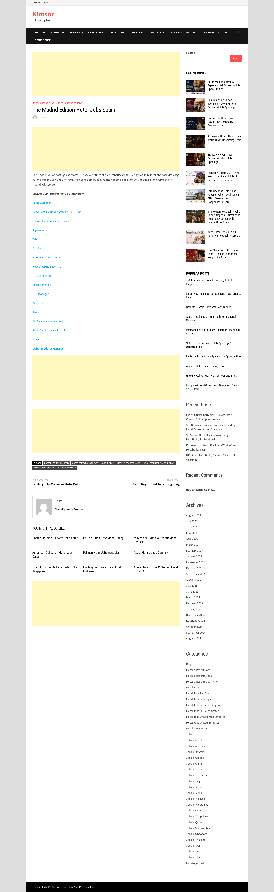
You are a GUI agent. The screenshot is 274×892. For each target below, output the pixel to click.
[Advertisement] (106, 74)
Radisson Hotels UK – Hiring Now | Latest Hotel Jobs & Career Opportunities (223, 176)
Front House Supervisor (46, 257)
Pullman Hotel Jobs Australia (101, 553)
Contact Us (58, 32)
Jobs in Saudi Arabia (198, 828)
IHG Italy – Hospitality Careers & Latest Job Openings (220, 158)
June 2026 (192, 527)
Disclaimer (76, 32)
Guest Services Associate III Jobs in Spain (93, 463)
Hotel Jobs (192, 687)
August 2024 (193, 638)
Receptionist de (41, 285)
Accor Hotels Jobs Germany (151, 553)
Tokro (44, 117)
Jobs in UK (192, 851)
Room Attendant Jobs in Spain (159, 463)
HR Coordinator (41, 275)
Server (36, 312)
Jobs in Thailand (196, 840)
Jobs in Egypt (194, 769)
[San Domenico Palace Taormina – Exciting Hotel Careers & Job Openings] (195, 100)
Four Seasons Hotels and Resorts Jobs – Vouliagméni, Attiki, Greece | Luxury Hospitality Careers (224, 196)
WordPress (79, 887)
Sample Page (118, 32)
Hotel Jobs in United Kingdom (204, 705)
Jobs (189, 734)
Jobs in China (194, 763)
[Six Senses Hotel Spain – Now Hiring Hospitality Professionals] (195, 118)
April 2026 (192, 539)
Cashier (36, 248)
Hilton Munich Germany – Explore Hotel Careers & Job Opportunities (224, 85)
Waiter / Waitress (67, 467)
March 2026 (193, 544)
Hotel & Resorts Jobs (69, 103)
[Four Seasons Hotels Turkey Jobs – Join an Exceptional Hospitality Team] (195, 250)
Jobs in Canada (195, 758)
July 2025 (191, 585)
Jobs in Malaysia (196, 799)
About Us (40, 32)
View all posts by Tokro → (69, 509)
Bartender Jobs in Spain (56, 463)
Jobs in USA (193, 857)
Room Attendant (42, 203)
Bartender (38, 303)
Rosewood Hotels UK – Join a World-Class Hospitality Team (224, 138)
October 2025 (194, 568)
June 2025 (192, 591)
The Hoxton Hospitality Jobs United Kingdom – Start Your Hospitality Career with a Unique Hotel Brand (224, 217)
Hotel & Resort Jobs (44, 103)
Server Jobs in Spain (44, 467)
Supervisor (38, 230)
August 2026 (193, 515)
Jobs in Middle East (197, 804)
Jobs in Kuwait (195, 793)
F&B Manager (40, 294)
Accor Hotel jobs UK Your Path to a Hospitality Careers (224, 233)
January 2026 (194, 556)
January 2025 (194, 609)
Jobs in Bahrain (195, 752)
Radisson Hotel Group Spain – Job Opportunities (213, 356)
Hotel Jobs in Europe (198, 699)
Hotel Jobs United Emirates (202, 722)
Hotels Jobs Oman (197, 728)
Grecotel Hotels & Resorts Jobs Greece (208, 307)
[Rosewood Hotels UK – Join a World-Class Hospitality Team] (195, 137)
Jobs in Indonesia (196, 775)
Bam (92, 887)
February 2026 (194, 550)
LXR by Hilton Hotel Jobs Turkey (103, 538)
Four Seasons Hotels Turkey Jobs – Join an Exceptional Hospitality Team (224, 254)
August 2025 (193, 580)
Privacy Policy (96, 32)
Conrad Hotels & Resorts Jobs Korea (55, 538)
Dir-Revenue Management (47, 321)
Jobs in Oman (194, 810)
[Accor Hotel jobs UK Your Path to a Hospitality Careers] (195, 232)
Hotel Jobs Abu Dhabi (199, 693)
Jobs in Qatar (194, 822)
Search (190, 52)
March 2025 (193, 597)
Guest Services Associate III (48, 330)
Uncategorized (195, 863)
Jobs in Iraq (193, 781)
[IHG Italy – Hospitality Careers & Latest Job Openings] (195, 155)
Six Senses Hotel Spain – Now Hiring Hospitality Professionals (222, 122)
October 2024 (194, 626)
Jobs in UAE (193, 845)
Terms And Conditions (183, 32)
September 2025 (196, 574)
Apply (35, 339)
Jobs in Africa (194, 740)
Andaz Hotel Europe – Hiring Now (205, 366)
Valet (35, 239)
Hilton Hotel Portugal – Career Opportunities (211, 375)
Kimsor (43, 14)
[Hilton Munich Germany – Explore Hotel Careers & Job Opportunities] (195, 82)
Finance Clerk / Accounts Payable (51, 221)
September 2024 (196, 632)
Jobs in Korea (194, 787)
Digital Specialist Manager (47, 348)
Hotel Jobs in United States (202, 711)
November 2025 (195, 562)
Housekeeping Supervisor (47, 266)
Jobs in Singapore (196, 834)
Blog (189, 664)
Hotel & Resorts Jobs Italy (202, 681)
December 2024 (195, 615)
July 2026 (191, 521)
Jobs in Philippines (197, 816)
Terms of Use (43, 40)
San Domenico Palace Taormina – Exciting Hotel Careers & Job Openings (222, 103)
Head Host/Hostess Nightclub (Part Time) (57, 212)
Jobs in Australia (196, 746)
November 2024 (195, 621)
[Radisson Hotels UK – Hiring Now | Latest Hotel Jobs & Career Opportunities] (195, 173)
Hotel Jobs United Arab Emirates (205, 717)
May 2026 (191, 533)
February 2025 (194, 603)
